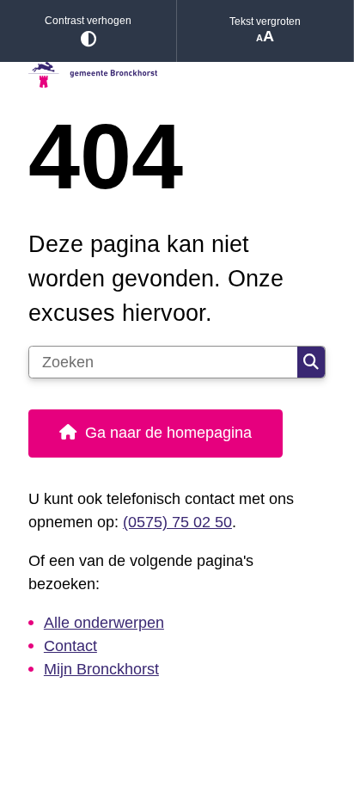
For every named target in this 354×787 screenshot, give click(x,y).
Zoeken (311, 362)
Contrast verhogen (88, 21)
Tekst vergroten (265, 21)
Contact (70, 646)
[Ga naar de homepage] (177, 75)
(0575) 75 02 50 (177, 522)
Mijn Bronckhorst (101, 669)
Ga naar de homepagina (168, 432)
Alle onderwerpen (104, 622)
